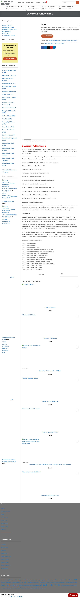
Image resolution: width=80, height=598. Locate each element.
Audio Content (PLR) (8, 94)
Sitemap (3, 529)
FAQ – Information (6, 556)
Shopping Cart (5, 553)
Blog (2, 514)
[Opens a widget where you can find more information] (73, 595)
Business (25, 580)
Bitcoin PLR (5, 33)
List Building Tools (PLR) (9, 107)
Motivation (32, 585)
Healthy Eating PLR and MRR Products (27, 582)
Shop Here (21, 2)
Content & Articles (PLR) (9, 83)
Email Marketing (51, 580)
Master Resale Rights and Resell (9, 139)
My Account (29, 2)
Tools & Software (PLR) (8, 116)
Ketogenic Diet (6, 31)
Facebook (62, 580)
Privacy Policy (5, 559)
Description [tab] (27, 141)
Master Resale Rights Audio (8, 144)
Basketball (47, 43)
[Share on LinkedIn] (54, 47)
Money (28, 585)
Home (41, 582)
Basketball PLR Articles (50, 338)
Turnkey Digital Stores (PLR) (8, 123)
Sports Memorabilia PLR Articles (50, 495)
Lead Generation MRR (8, 135)
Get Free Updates (10, 58)
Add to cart (47, 36)
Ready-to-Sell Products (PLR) (8, 112)
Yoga (44, 588)
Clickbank (34, 580)
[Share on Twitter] (45, 47)
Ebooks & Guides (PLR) (9, 91)
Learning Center (5, 511)
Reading (63, 585)
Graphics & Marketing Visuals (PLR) (8, 103)
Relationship (67, 585)
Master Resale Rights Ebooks (8, 149)
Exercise (57, 580)
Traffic (28, 588)
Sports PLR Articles (72, 40)
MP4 (39, 585)
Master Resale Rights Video (8, 164)
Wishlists (3, 550)
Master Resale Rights (10, 585)
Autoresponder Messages (15, 580)
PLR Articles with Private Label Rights (57, 40)
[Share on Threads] (48, 47)
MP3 (36, 585)
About (2, 508)
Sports (62, 43)
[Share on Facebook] (42, 47)
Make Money (68, 582)
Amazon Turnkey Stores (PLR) (9, 71)
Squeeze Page (19, 588)
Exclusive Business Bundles (7, 79)
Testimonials (4, 523)
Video (34, 588)
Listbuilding (62, 582)
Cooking (38, 580)
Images (43, 582)
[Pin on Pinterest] (51, 47)
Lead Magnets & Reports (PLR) (9, 98)
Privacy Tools (5, 562)
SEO (73, 585)
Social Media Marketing (9, 588)
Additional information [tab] (39, 141)
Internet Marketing (55, 582)
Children (30, 580)
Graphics (12, 582)
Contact (38, 2)
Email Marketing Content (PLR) (9, 87)
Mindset (25, 585)
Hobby (37, 582)
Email (47, 580)
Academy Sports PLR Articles (50, 432)
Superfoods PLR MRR (8, 35)
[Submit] (77, 2)
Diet (44, 580)
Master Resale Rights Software (8, 154)
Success (25, 588)
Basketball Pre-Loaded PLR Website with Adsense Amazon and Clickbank (50, 464)
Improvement (49, 582)
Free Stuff (4, 520)
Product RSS (4, 526)
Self (71, 585)
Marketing (74, 582)
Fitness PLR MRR (7, 25)
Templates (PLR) (7, 119)
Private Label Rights (55, 43)
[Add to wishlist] (78, 24)
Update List (4, 517)
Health (17, 582)
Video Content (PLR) (8, 127)
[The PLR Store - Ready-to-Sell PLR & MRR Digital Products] (8, 2)
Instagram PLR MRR (8, 27)
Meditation (21, 585)
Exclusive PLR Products (9, 75)
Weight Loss (39, 588)
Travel (31, 588)
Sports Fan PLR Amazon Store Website (50, 371)
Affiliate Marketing (5, 580)
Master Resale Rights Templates (8, 159)
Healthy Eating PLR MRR (9, 29)
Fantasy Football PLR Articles (50, 401)
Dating (41, 580)
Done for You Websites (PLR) (8, 131)
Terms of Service (5, 565)
